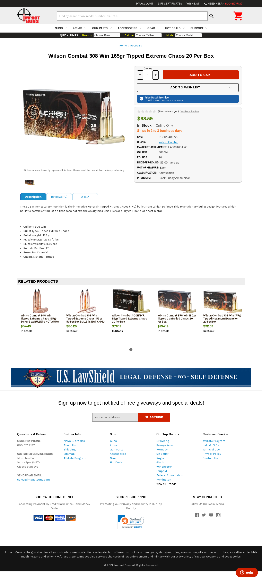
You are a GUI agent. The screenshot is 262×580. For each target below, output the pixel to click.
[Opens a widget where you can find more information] (246, 573)
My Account (144, 3)
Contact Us (210, 458)
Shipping (70, 449)
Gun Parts (100, 28)
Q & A (85, 197)
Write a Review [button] (190, 111)
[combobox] (132, 15)
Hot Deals (173, 28)
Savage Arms (165, 445)
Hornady (162, 449)
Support (197, 28)
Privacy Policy (212, 454)
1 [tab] (130, 349)
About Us (70, 445)
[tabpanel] (40, 317)
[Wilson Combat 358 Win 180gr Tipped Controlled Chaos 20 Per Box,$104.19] (177, 302)
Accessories (127, 28)
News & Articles (74, 441)
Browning (162, 441)
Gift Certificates (170, 3)
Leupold (161, 471)
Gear (151, 28)
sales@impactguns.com (33, 479)
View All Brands (166, 484)
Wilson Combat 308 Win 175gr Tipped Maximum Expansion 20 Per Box (222, 318)
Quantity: (148, 68)
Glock (160, 462)
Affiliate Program (75, 458)
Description (33, 197)
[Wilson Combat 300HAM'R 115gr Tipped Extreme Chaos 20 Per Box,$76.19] (131, 302)
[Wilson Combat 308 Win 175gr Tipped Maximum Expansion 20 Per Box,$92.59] (223, 302)
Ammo (77, 28)
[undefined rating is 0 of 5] (147, 111)
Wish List (192, 3)
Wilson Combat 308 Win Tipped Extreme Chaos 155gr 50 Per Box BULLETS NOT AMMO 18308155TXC (85, 320)
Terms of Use (211, 449)
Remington (163, 479)
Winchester (164, 466)
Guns (59, 28)
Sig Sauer (162, 454)
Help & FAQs (211, 445)
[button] (131, 522)
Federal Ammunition (169, 475)
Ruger (160, 458)
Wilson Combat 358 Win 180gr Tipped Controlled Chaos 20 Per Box (177, 318)
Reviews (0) (59, 197)
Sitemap (69, 454)
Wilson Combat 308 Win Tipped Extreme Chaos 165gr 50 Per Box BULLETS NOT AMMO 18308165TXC (40, 320)
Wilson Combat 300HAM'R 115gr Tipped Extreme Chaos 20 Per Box (129, 318)
